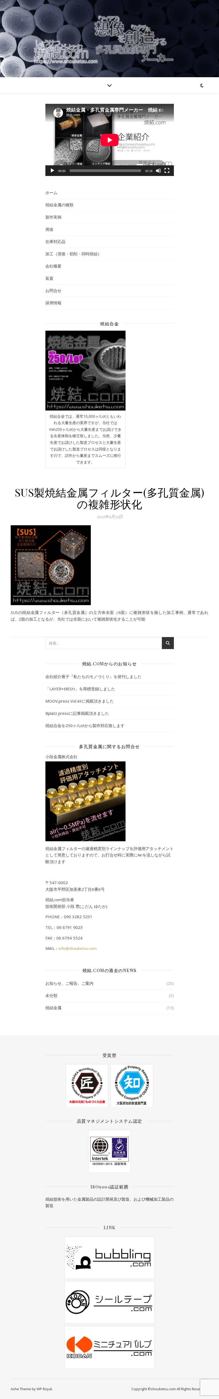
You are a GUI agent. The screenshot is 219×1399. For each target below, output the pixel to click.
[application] (109, 140)
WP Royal (44, 1388)
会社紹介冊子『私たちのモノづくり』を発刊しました (93, 676)
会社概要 (53, 266)
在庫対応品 (55, 241)
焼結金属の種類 (59, 204)
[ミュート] (158, 170)
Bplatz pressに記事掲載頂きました (77, 713)
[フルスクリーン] (167, 170)
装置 (49, 278)
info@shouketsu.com (78, 948)
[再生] (52, 170)
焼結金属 (53, 1007)
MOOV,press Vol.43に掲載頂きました (79, 701)
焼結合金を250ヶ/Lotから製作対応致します (84, 725)
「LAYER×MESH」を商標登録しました (80, 688)
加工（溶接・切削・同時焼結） (73, 253)
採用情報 (53, 302)
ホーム (51, 192)
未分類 (51, 995)
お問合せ (53, 290)
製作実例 (53, 217)
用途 (49, 229)
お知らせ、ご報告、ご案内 (69, 983)
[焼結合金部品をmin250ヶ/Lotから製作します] (85, 371)
